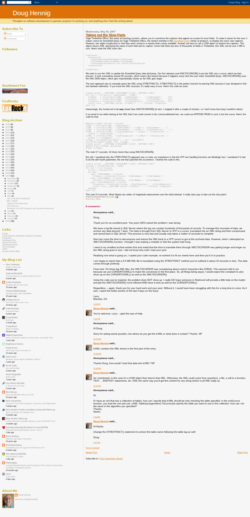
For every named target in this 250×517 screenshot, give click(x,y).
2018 (8, 146)
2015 (8, 154)
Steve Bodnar (12, 436)
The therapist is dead (14, 456)
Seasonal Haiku (12, 311)
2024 (8, 130)
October (11, 183)
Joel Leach (11, 357)
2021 (8, 138)
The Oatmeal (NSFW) (16, 454)
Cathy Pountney (13, 282)
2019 (8, 143)
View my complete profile (26, 499)
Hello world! (10, 377)
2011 (8, 165)
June (9, 193)
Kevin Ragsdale (13, 374)
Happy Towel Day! (13, 267)
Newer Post (91, 452)
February (11, 216)
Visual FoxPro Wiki (11, 251)
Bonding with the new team (17, 285)
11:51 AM (97, 386)
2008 (8, 173)
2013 (8, 159)
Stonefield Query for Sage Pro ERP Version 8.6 (25, 448)
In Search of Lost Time (15, 386)
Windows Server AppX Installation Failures (23, 359)
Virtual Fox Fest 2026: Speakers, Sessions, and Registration (31, 403)
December (11, 178)
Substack (10, 320)
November (11, 181)
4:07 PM (96, 443)
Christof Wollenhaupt (16, 291)
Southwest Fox (9, 240)
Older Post (242, 452)
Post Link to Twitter (93, 199)
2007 (8, 176)
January (11, 218)
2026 (8, 124)
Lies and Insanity (13, 368)
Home (167, 452)
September (12, 186)
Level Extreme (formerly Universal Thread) (21, 236)
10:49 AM (97, 354)
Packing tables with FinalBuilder (19, 293)
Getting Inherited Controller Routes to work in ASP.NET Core (30, 421)
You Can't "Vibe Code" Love (17, 302)
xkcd (8, 474)
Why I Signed (12, 201)
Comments (11, 39)
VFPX (4, 249)
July (9, 191)
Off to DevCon (13, 206)
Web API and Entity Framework (18, 439)
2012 (8, 162)
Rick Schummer (13, 401)
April (9, 211)
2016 (8, 151)
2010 (8, 168)
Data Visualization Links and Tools (20, 395)
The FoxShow (8, 247)
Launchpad (10, 477)
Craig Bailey (12, 317)
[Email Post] (116, 197)
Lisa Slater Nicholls (15, 383)
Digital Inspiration (14, 335)
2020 (8, 141)
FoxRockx (6, 238)
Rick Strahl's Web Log (16, 418)
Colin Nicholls (12, 308)
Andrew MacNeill (14, 273)
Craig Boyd (11, 326)
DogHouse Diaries (14, 344)
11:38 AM (97, 368)
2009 (8, 170)
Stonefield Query (181, 41)
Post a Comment (92, 448)
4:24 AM (96, 417)
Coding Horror (13, 300)
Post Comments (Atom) (111, 458)
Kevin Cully (11, 365)
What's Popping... (13, 329)
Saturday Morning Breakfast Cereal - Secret (24, 430)
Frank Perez (12, 348)
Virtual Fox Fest (9, 242)
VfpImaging (11, 463)
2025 (8, 127)
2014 (8, 157)
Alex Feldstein (13, 264)
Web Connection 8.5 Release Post (20, 412)
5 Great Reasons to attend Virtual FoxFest (23, 276)
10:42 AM (97, 339)
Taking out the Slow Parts (105, 35)
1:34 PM (96, 319)
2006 (8, 221)
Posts (9, 34)
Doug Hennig (31, 13)
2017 (8, 149)
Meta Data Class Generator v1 (18, 350)
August (10, 188)
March (10, 213)
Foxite (5, 233)
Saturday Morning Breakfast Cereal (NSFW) (27, 427)
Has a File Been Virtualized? (18, 198)
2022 (8, 135)
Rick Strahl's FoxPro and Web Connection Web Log (30, 410)
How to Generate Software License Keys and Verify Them (29, 338)
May (9, 196)
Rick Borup (11, 392)
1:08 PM (96, 304)
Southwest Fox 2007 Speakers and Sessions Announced (30, 208)
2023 (8, 132)
